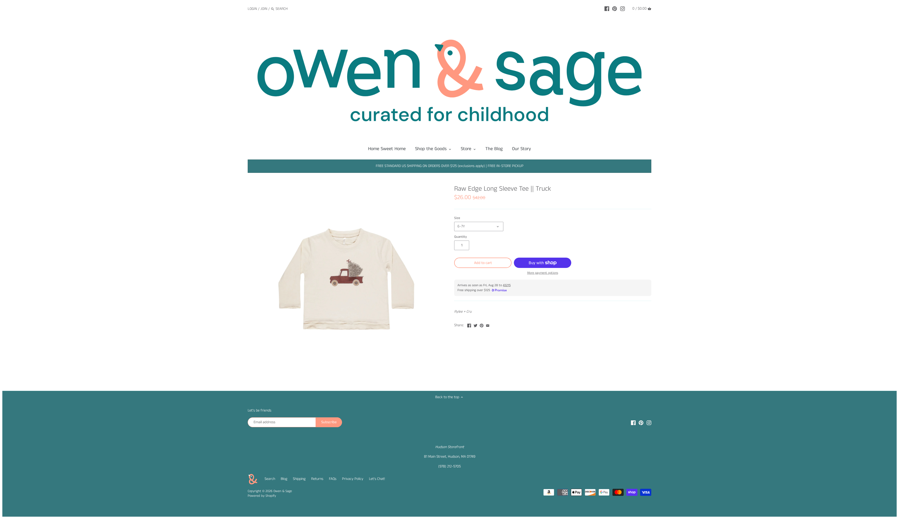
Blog (284, 479)
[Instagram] (622, 8)
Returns (317, 479)
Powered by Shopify (262, 495)
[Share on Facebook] (469, 324)
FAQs (332, 479)
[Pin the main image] (481, 324)
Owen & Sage (282, 491)
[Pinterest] (614, 8)
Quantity (460, 237)
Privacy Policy (352, 479)
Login (252, 8)
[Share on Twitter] (475, 324)
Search (270, 479)
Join (263, 8)
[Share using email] (488, 324)
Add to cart (483, 263)
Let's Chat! (377, 479)
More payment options (542, 273)
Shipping (299, 479)
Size (457, 218)
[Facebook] (606, 8)
